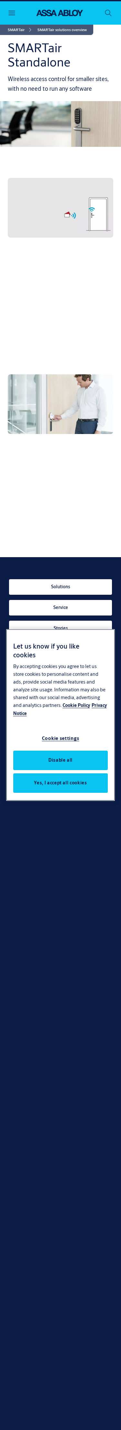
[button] (62, 30)
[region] (60, 715)
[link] (21, 30)
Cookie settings (60, 738)
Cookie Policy (76, 705)
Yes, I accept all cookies (60, 783)
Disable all (60, 760)
